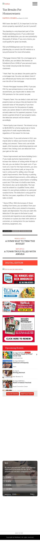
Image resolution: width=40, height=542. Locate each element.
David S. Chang (10, 18)
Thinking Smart (26, 231)
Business (16, 231)
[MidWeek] (11, 4)
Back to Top (19, 533)
